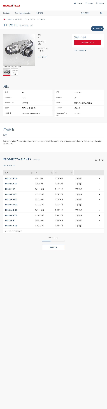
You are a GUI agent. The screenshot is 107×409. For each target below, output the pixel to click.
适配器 (10, 19)
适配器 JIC (18, 19)
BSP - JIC (33, 19)
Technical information (23, 13)
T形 (26, 19)
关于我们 (39, 13)
